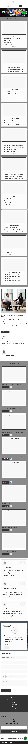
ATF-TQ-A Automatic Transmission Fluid (13, 67)
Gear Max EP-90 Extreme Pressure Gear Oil (14, 147)
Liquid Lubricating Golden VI (10, 200)
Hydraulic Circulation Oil (14, 272)
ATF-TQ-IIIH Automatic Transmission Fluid (13, 71)
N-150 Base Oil (7, 202)
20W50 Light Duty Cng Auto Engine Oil (12, 408)
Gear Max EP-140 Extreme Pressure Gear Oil (14, 145)
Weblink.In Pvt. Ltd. (15, 740)
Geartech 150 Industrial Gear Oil (11, 149)
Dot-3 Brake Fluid (8, 252)
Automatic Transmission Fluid (14, 65)
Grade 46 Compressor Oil (10, 98)
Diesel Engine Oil (8, 44)
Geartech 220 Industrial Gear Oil (11, 151)
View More (11, 387)
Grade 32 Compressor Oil (10, 95)
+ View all (14, 46)
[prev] (5, 647)
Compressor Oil (14, 89)
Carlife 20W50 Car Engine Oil (9, 551)
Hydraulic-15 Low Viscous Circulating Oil (13, 176)
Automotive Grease (14, 118)
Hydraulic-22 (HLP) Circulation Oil (12, 276)
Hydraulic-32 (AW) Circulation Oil (11, 278)
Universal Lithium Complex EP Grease (12, 124)
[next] (8, 647)
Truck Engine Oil (7, 40)
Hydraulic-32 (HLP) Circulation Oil (12, 280)
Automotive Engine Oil (9, 42)
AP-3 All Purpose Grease (9, 120)
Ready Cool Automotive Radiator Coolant (13, 231)
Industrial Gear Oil (14, 143)
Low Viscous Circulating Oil (14, 172)
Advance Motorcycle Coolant (10, 227)
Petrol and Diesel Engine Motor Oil (12, 38)
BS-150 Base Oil (7, 198)
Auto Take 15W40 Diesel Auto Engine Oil (12, 384)
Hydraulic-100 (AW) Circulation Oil (11, 274)
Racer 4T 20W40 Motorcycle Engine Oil (12, 456)
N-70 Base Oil (7, 204)
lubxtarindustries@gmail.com (14, 708)
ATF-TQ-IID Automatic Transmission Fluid (13, 69)
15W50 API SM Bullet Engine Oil (10, 480)
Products (2, 718)
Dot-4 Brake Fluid (8, 254)
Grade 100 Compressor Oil (10, 91)
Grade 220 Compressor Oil (10, 93)
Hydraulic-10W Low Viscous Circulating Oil (13, 174)
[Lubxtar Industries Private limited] (13, 2)
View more (5, 331)
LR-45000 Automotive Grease (11, 122)
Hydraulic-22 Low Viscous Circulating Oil (13, 178)
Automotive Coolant (14, 225)
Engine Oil (14, 36)
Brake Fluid (14, 250)
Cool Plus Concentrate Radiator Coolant (13, 229)
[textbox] (13, 6)
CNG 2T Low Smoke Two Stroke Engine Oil (13, 432)
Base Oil (14, 196)
